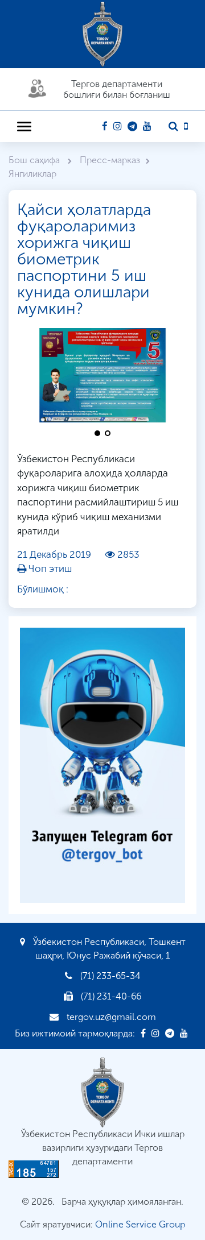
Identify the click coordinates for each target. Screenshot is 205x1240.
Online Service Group (140, 1224)
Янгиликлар (32, 173)
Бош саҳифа (35, 160)
